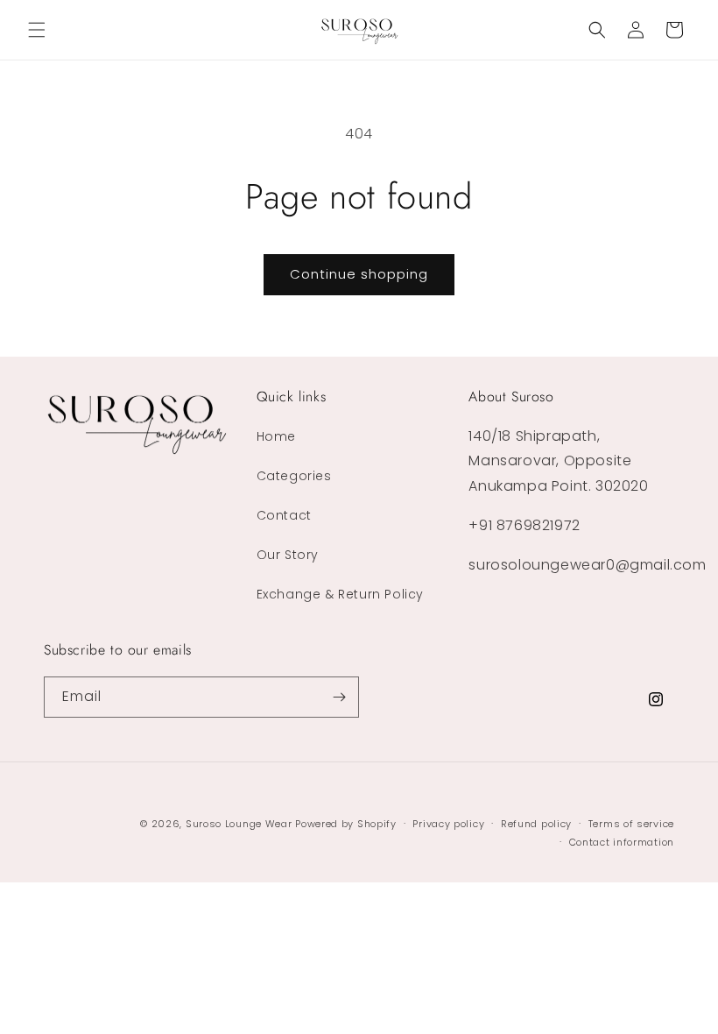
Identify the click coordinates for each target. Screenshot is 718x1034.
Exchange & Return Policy (340, 594)
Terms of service (631, 824)
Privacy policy (448, 824)
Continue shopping (359, 274)
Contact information (621, 842)
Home (276, 436)
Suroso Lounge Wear (239, 824)
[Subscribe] (339, 697)
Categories (294, 476)
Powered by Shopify (346, 824)
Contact (284, 515)
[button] (37, 30)
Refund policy (536, 824)
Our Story (288, 554)
